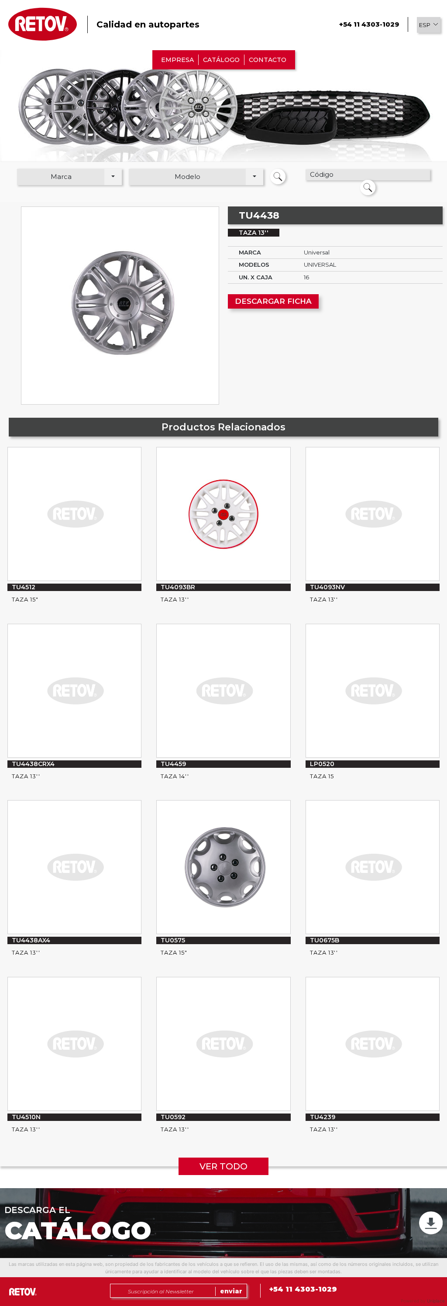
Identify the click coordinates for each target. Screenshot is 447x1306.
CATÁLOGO (221, 60)
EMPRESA (177, 60)
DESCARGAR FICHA (273, 301)
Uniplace (436, 1300)
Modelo (187, 176)
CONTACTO (267, 60)
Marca (61, 176)
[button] (428, 25)
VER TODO (223, 1166)
